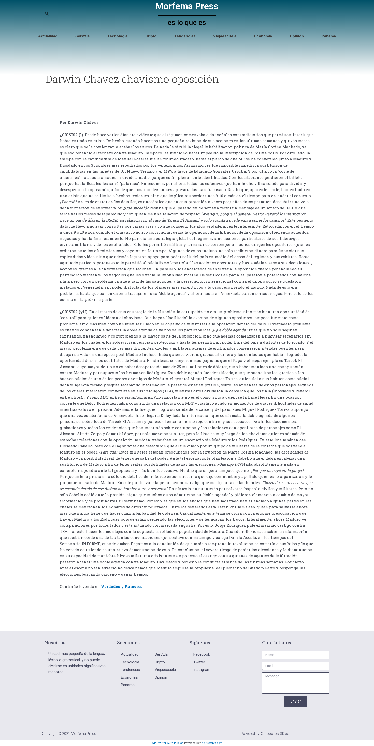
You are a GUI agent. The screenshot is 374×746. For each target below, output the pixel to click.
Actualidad (47, 36)
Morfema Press (187, 6)
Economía (263, 36)
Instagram (201, 669)
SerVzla (82, 36)
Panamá (329, 36)
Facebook (201, 654)
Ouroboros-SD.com (277, 734)
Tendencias (184, 36)
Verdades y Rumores (121, 586)
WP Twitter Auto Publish (167, 743)
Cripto (150, 36)
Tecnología (117, 36)
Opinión (297, 36)
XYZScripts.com (212, 743)
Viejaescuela (224, 36)
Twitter (199, 662)
